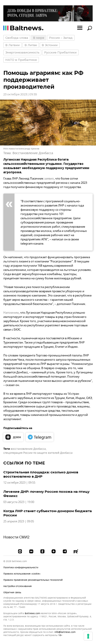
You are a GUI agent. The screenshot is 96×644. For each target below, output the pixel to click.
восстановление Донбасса (28, 449)
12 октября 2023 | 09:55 (19, 482)
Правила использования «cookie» (21, 573)
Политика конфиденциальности (20, 567)
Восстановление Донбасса (33, 153)
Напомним (11, 313)
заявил (49, 178)
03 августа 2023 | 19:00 (18, 502)
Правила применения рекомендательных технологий (33, 580)
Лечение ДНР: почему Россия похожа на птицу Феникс (46, 493)
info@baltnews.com (64, 632)
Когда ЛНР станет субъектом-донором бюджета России (47, 513)
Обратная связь (12, 592)
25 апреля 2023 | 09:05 (18, 521)
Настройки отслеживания (17, 586)
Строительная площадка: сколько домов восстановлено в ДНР (40, 474)
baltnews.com (32, 613)
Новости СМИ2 (16, 537)
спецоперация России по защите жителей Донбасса (38, 453)
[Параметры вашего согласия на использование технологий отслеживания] (88, 636)
